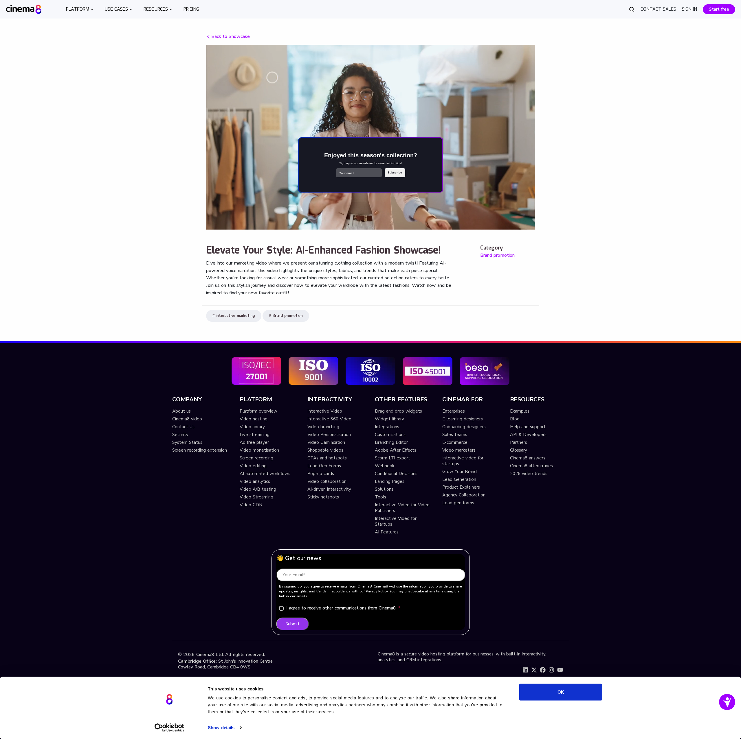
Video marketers (459, 450)
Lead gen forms (458, 503)
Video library (252, 427)
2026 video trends (528, 473)
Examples (519, 411)
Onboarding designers (464, 427)
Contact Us (183, 427)
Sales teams (454, 434)
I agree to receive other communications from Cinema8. (343, 608)
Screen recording (256, 458)
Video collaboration (326, 481)
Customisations (390, 434)
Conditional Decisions (396, 473)
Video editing (253, 466)
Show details (221, 727)
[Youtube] (560, 670)
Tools (380, 497)
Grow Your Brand (459, 471)
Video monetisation (259, 450)
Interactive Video (324, 411)
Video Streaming (256, 497)
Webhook (384, 466)
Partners (518, 442)
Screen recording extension (199, 450)
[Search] (632, 9)
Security (180, 434)
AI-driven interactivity (329, 489)
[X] (534, 670)
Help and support (528, 427)
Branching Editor (391, 442)
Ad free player (254, 442)
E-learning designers (462, 419)
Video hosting (253, 419)
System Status (187, 442)
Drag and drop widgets (398, 411)
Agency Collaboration (463, 495)
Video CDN (251, 505)
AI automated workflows (265, 473)
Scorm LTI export (392, 458)
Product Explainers (461, 487)
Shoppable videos (325, 450)
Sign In (689, 9)
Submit (292, 624)
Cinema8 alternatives (531, 466)
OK (560, 692)
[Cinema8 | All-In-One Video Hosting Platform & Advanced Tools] (23, 9)
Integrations (387, 427)
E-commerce (454, 442)
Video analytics (255, 481)
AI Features (387, 532)
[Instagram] (551, 670)
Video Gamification (326, 442)
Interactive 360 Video (329, 419)
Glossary (518, 450)
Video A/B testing (258, 489)
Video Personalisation (329, 434)
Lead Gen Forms (324, 466)
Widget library (389, 419)
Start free (719, 9)
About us (181, 411)
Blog (515, 419)
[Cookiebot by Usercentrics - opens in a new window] (169, 727)
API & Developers (528, 434)
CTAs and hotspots (327, 458)
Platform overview (258, 411)
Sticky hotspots (323, 497)
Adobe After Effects (395, 450)
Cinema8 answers (527, 458)
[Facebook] (543, 670)
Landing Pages (389, 481)
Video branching (323, 427)
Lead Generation (459, 479)
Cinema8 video (187, 419)
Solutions (384, 489)
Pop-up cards (320, 473)
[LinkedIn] (525, 670)
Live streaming (254, 434)
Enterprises (453, 411)
